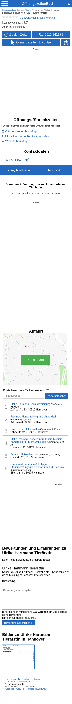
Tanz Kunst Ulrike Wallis (24, 429)
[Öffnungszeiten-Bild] (18, 668)
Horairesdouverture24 (36, 689)
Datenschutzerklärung (29, 679)
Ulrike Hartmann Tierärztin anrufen (27, 136)
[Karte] (65, 42)
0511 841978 (18, 160)
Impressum (10, 679)
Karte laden (35, 359)
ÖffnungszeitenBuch (38, 4)
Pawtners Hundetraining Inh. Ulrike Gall (33, 416)
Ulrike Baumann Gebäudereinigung (30, 404)
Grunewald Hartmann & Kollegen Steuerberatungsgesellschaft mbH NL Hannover (37, 466)
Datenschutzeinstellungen (17, 681)
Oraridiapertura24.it (14, 689)
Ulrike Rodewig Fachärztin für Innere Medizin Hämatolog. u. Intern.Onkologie (36, 440)
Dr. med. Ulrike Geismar (24, 454)
